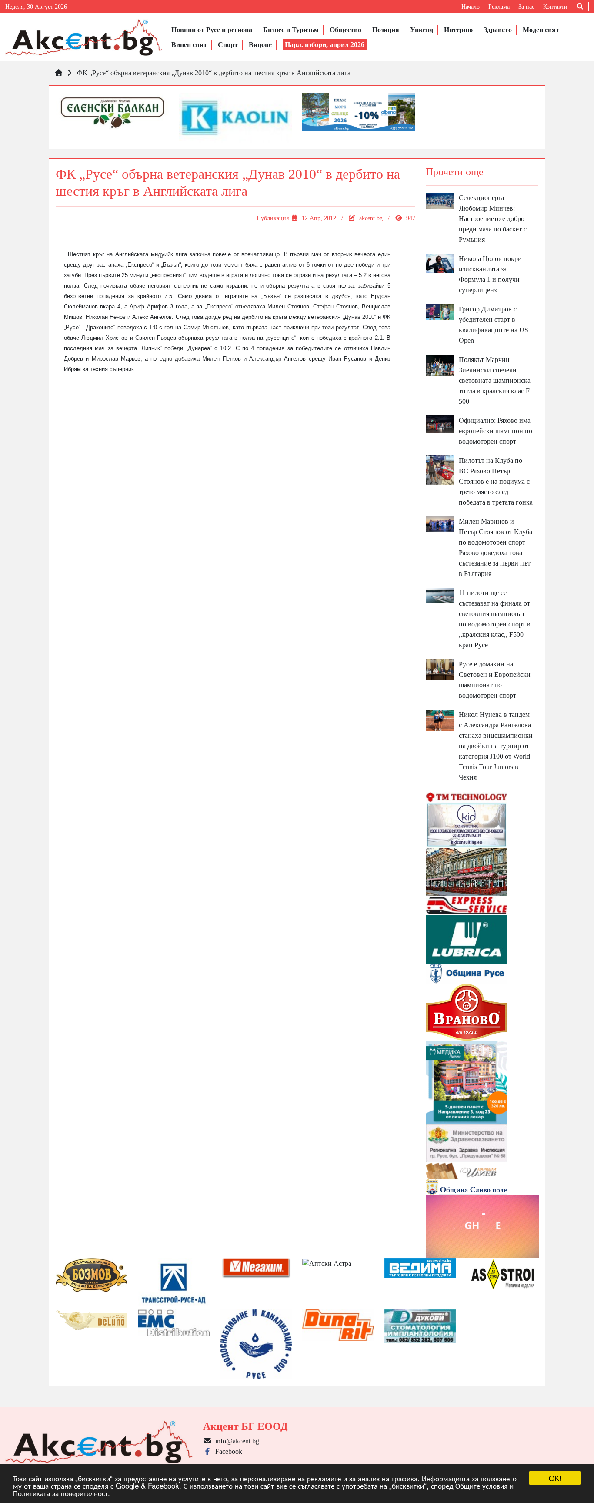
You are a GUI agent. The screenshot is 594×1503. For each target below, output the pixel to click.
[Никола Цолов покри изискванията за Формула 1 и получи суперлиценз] (440, 262)
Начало (470, 6)
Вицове (260, 44)
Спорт (228, 44)
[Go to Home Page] (58, 73)
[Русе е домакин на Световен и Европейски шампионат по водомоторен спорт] (440, 668)
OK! (555, 1478)
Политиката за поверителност (60, 1492)
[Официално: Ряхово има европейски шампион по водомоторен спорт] (440, 423)
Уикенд (421, 29)
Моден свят (541, 29)
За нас (526, 6)
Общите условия (481, 1485)
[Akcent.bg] (83, 37)
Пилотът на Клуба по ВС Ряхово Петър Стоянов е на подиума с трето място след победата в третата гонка (496, 481)
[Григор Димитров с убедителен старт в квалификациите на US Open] (440, 311)
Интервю (458, 29)
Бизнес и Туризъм (291, 29)
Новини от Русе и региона (211, 29)
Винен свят (189, 44)
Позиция (385, 29)
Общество (345, 29)
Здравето (498, 29)
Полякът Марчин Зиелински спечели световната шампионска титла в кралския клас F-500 (495, 380)
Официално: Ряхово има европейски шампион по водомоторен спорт (495, 431)
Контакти (555, 6)
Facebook (227, 1451)
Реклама (499, 6)
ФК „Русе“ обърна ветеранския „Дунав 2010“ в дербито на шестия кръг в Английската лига (213, 73)
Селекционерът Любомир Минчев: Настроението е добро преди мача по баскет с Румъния (493, 218)
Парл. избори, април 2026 (324, 44)
